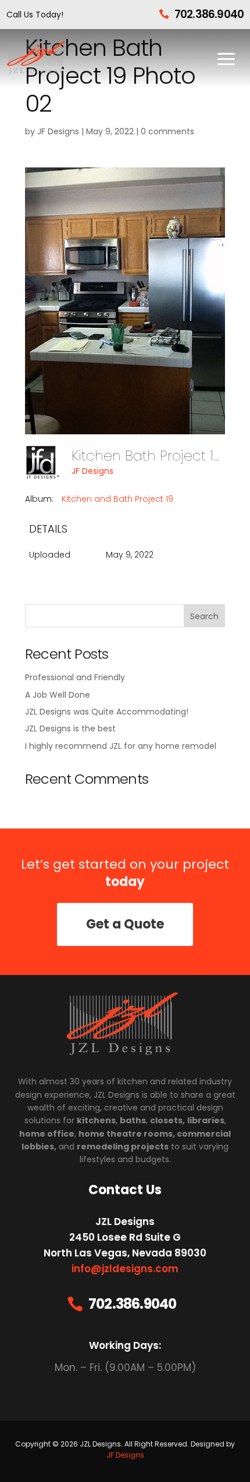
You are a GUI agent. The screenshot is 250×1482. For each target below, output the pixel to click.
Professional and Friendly (75, 677)
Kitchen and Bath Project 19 (117, 499)
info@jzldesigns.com (125, 1269)
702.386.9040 (209, 14)
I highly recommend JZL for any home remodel (120, 746)
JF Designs (58, 131)
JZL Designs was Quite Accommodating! (106, 711)
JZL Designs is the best (70, 728)
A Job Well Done (57, 695)
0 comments (167, 131)
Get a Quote (125, 924)
